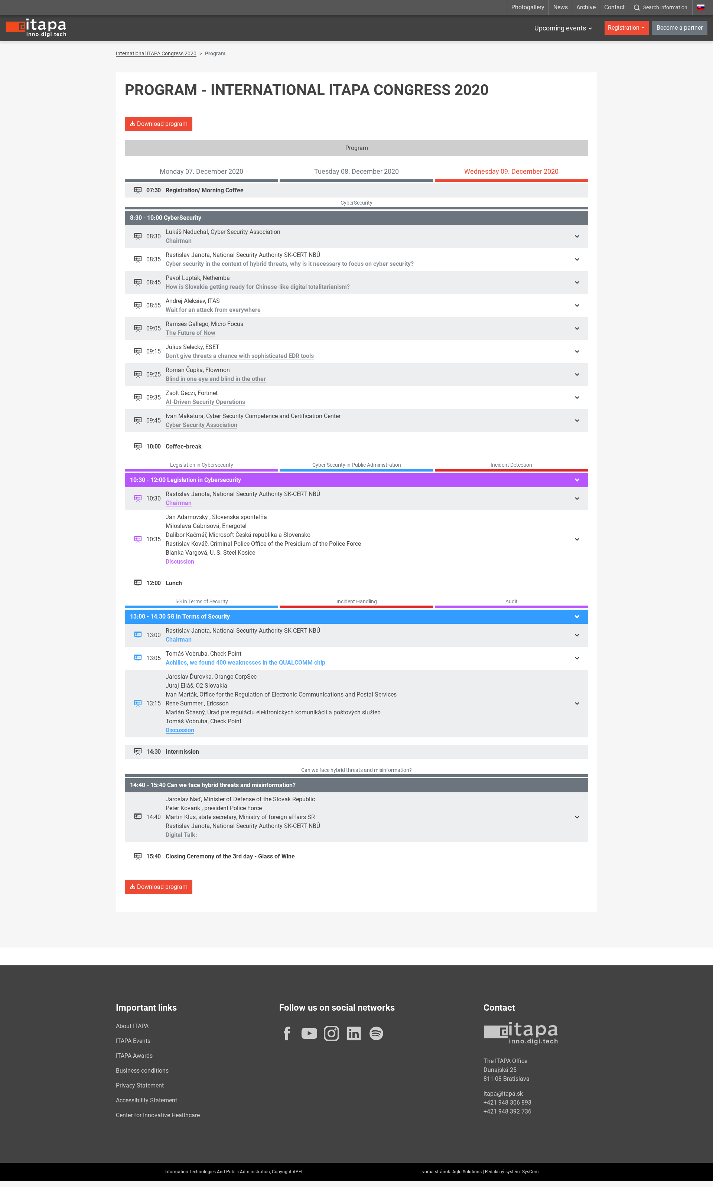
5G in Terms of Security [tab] (201, 601)
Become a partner (680, 27)
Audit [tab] (511, 601)
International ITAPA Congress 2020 (156, 53)
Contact (614, 7)
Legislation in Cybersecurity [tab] (201, 465)
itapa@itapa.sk (503, 1093)
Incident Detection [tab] (511, 465)
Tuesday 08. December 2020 (356, 171)
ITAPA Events (133, 1040)
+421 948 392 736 (507, 1111)
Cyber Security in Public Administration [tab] (356, 465)
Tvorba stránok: (435, 1171)
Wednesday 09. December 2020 (511, 171)
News (560, 7)
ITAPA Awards (134, 1055)
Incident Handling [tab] (356, 601)
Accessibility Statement (146, 1100)
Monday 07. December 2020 (201, 171)
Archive (586, 7)
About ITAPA (132, 1026)
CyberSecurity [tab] (356, 203)
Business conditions (142, 1070)
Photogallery (527, 7)
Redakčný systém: (503, 1171)
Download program (162, 123)
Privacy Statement (140, 1085)
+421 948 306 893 (507, 1102)
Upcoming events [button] (560, 28)
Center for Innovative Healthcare (158, 1115)
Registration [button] (623, 27)
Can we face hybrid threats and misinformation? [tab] (356, 770)
